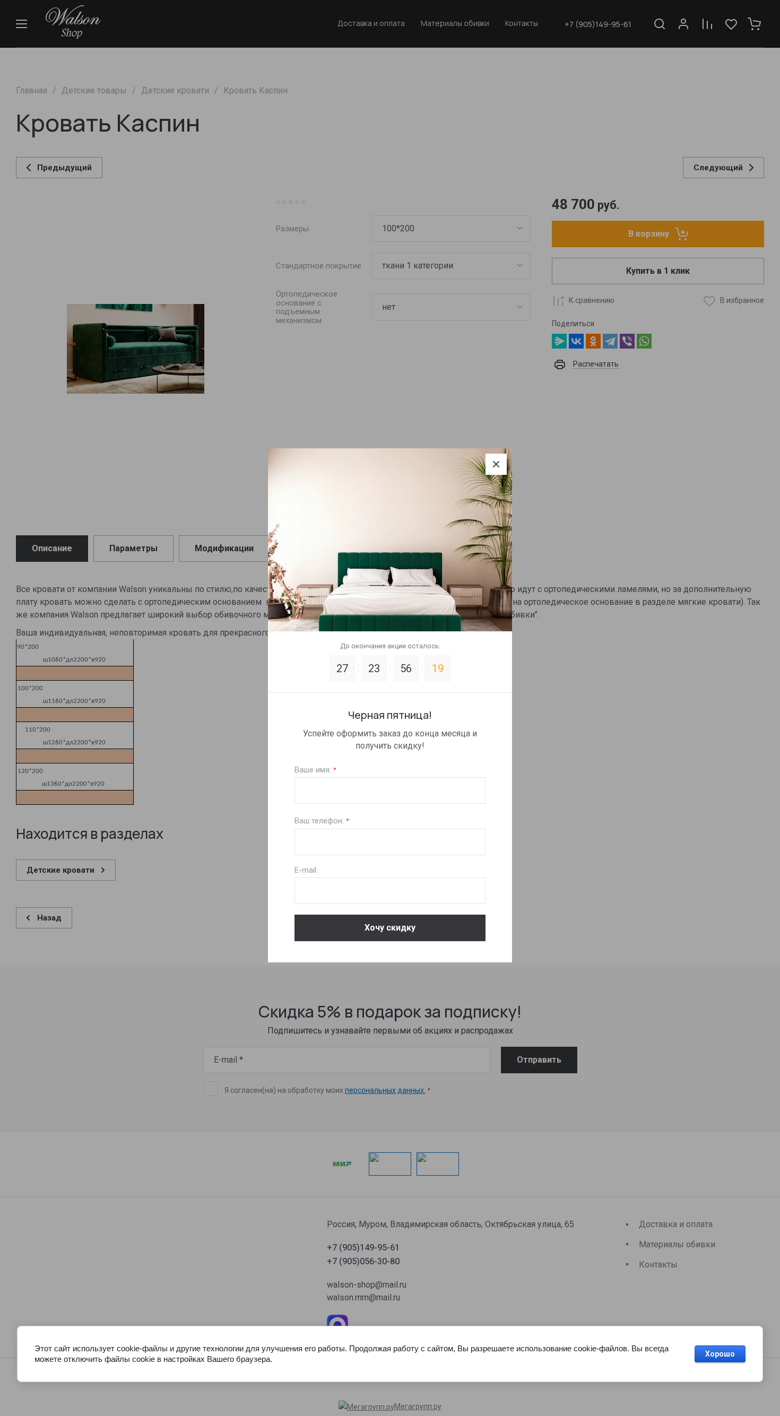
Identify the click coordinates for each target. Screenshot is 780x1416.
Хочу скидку (390, 928)
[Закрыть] (496, 464)
